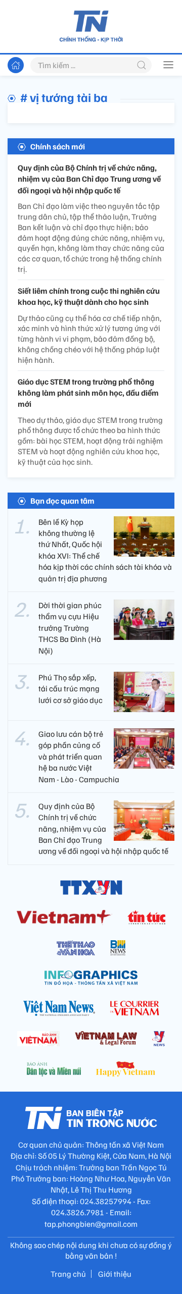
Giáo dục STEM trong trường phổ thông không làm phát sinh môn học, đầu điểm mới (88, 392)
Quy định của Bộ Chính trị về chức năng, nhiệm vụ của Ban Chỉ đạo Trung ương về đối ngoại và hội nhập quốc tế (89, 179)
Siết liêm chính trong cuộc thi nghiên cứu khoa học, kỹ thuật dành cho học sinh (89, 296)
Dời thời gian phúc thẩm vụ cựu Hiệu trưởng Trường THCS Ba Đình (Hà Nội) (70, 628)
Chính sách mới (57, 146)
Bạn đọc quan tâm (62, 501)
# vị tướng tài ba (64, 97)
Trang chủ (68, 1274)
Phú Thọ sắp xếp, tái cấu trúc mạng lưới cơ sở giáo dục (70, 688)
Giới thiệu (114, 1274)
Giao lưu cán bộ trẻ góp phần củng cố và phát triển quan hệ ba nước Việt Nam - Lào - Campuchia (78, 756)
